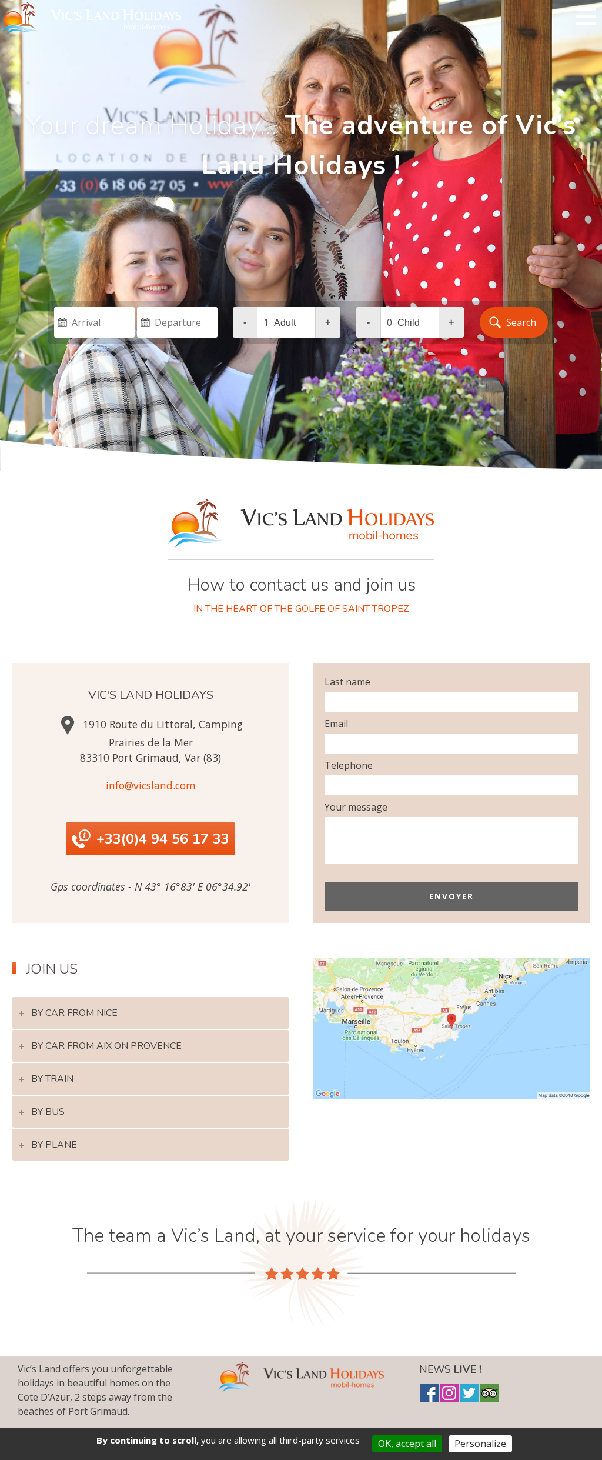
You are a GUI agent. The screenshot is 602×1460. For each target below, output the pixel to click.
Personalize (480, 1443)
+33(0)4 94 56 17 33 (162, 838)
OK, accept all (407, 1443)
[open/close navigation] (586, 16)
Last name (347, 681)
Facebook (429, 1393)
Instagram (449, 1393)
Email (336, 723)
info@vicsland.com (151, 785)
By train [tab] (52, 1078)
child (408, 323)
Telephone (349, 765)
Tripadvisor (489, 1393)
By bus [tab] (48, 1111)
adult (285, 323)
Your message (356, 807)
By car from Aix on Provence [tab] (106, 1045)
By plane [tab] (54, 1144)
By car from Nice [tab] (74, 1012)
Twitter (469, 1393)
